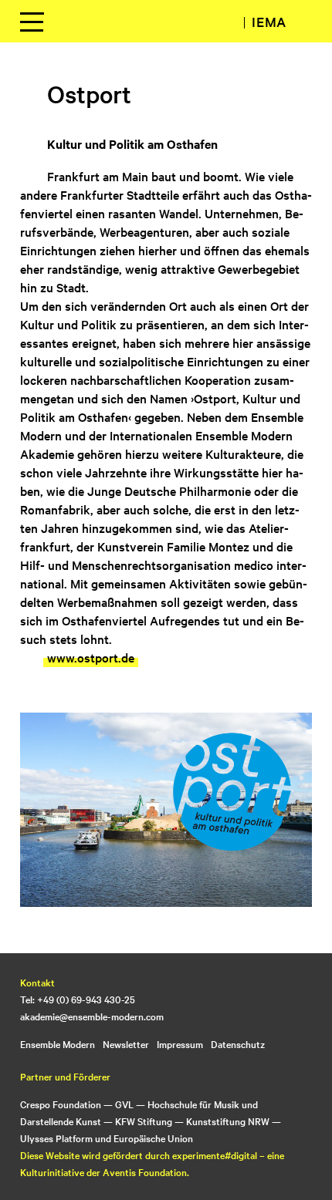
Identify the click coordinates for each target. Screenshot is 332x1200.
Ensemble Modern (57, 1043)
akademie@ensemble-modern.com (92, 1016)
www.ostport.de (90, 657)
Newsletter (126, 1043)
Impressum (180, 1043)
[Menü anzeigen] (32, 22)
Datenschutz (238, 1043)
